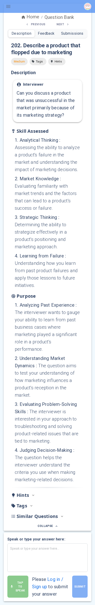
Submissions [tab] (72, 33)
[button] (38, 61)
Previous (38, 24)
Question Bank (59, 17)
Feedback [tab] (46, 33)
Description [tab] (21, 33)
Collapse (45, 526)
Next (60, 24)
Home (33, 17)
